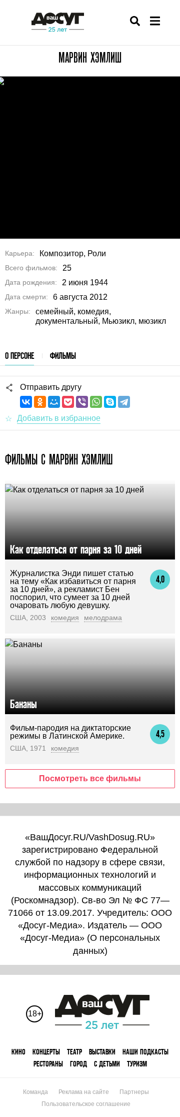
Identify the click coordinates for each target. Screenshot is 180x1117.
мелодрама (103, 618)
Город (78, 1063)
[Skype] (110, 402)
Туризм (137, 1063)
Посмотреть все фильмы (90, 778)
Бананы (23, 704)
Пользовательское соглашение (86, 1103)
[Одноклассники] (40, 402)
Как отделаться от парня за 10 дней (76, 549)
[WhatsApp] (96, 402)
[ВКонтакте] (26, 402)
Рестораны (48, 1063)
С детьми (107, 1063)
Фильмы (63, 355)
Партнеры (134, 1091)
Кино (19, 1051)
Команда (35, 1091)
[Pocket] (68, 402)
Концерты (46, 1051)
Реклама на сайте (83, 1091)
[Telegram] (124, 402)
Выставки (102, 1051)
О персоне (19, 355)
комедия (65, 618)
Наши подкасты (145, 1051)
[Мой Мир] (54, 402)
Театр (74, 1051)
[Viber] (82, 402)
